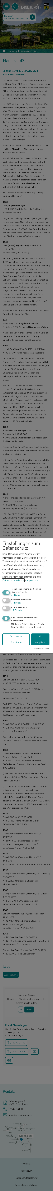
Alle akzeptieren (40, 639)
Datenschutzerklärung (13, 580)
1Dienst (16, 594)
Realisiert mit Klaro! (41, 648)
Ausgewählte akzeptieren (16, 639)
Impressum (32, 580)
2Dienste (16, 610)
